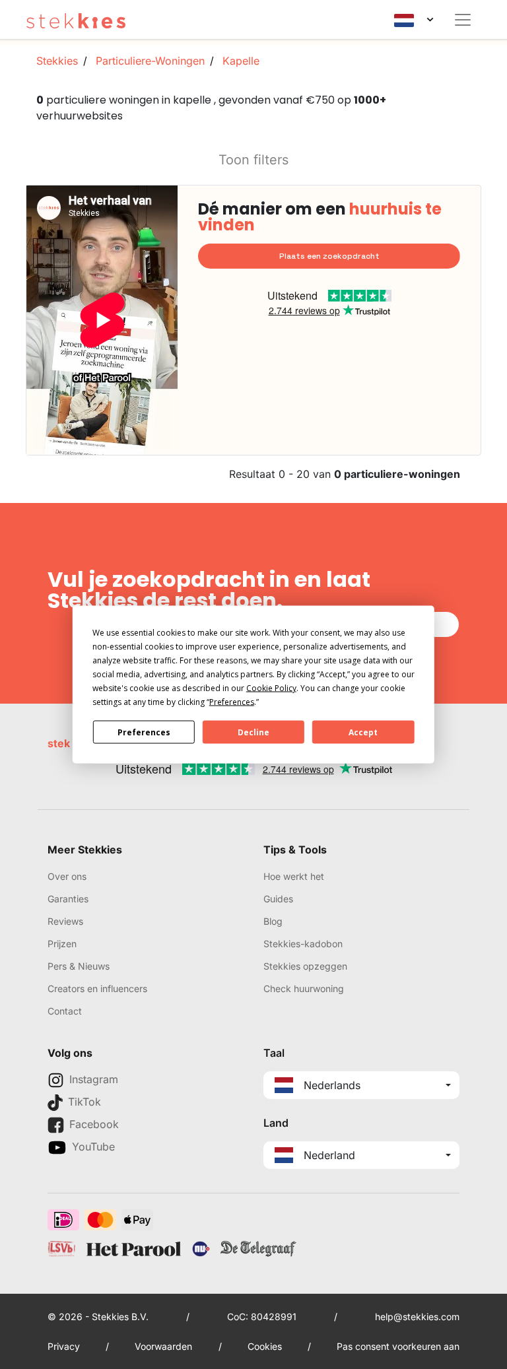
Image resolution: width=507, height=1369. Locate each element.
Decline (253, 731)
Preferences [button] (231, 702)
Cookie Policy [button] (271, 688)
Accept (363, 731)
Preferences (144, 731)
